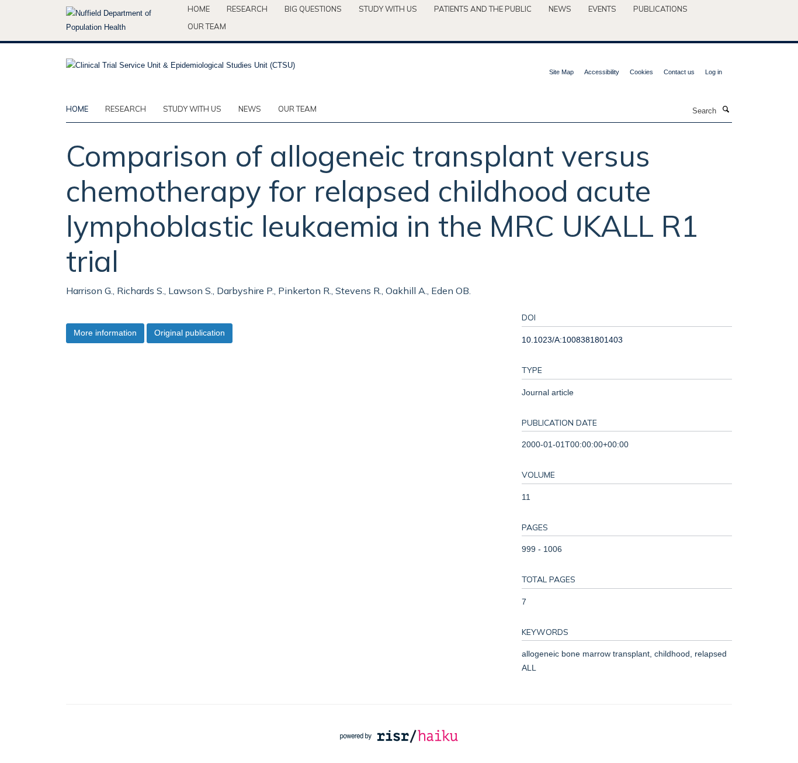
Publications (660, 8)
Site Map (561, 71)
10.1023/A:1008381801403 (572, 339)
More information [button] (105, 332)
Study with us (388, 8)
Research (247, 8)
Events (602, 8)
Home (199, 8)
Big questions (313, 8)
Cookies (641, 71)
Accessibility (601, 71)
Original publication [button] (189, 332)
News (560, 8)
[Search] (725, 109)
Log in (713, 71)
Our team (207, 26)
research (125, 108)
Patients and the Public (483, 8)
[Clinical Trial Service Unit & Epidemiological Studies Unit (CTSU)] (180, 61)
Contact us (679, 71)
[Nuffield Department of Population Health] (122, 20)
